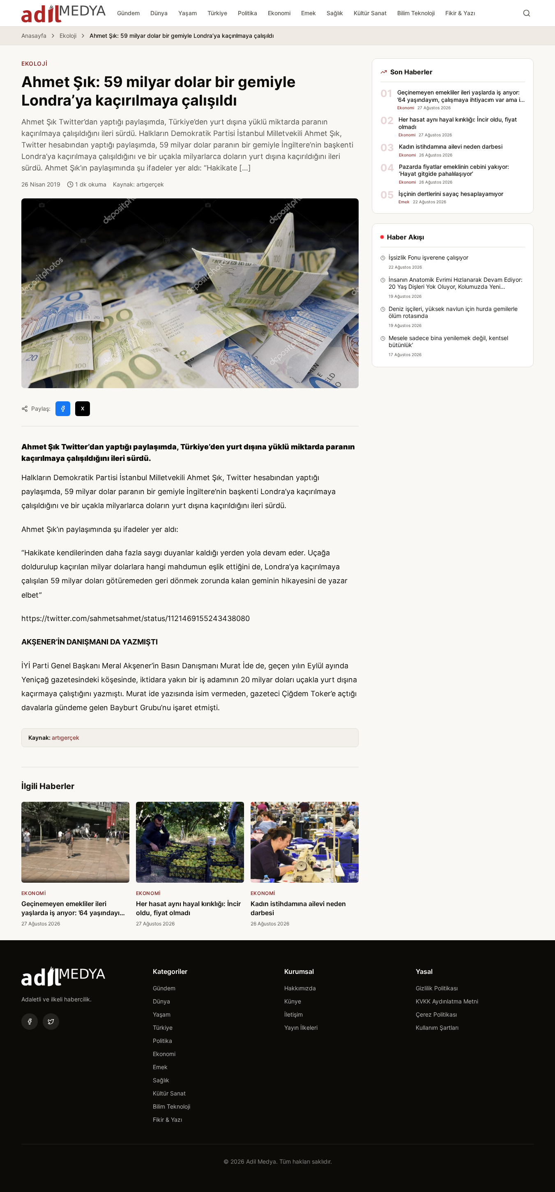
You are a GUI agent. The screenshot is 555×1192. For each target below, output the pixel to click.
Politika (247, 12)
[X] (51, 1021)
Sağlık (335, 12)
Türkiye (217, 12)
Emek (308, 12)
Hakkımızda (300, 988)
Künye (292, 1001)
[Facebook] (29, 1021)
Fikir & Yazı (460, 12)
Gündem (128, 12)
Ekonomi (279, 12)
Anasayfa (33, 35)
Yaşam (187, 12)
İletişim (293, 1014)
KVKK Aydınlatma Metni (447, 1001)
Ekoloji (68, 35)
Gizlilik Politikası (437, 988)
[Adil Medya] (63, 13)
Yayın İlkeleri (301, 1027)
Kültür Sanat (370, 12)
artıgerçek (65, 737)
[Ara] (526, 13)
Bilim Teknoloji (416, 12)
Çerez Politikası (436, 1014)
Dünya (159, 12)
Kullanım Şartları (437, 1027)
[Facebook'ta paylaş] (62, 408)
